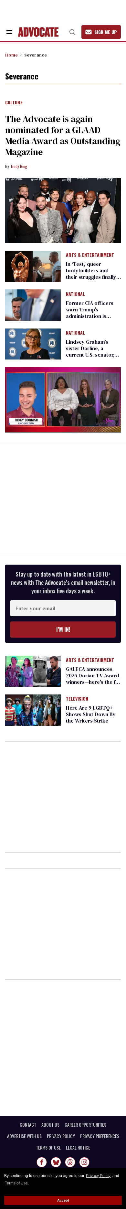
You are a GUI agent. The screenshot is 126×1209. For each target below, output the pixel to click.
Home (11, 55)
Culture (14, 103)
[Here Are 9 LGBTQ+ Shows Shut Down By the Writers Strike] (33, 709)
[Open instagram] (84, 1162)
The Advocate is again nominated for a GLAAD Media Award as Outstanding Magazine (62, 135)
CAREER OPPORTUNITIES (85, 1124)
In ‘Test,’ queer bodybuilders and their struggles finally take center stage (91, 273)
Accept (63, 1200)
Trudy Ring (18, 166)
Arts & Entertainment (90, 255)
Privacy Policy (98, 1175)
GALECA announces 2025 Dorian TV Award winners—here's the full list (93, 678)
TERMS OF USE (48, 1147)
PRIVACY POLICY (61, 1136)
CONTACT (28, 1124)
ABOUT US (50, 1124)
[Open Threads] (70, 1162)
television (77, 699)
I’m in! (63, 629)
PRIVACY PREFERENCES (99, 1136)
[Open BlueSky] (56, 1162)
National (75, 294)
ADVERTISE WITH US (24, 1136)
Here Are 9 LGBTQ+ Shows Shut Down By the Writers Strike (91, 714)
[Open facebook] (42, 1162)
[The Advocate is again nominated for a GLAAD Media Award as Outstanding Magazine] (63, 210)
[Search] (72, 32)
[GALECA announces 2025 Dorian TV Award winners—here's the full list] (33, 671)
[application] (63, 399)
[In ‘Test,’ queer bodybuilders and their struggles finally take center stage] (33, 266)
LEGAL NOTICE (78, 1147)
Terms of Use (16, 1183)
